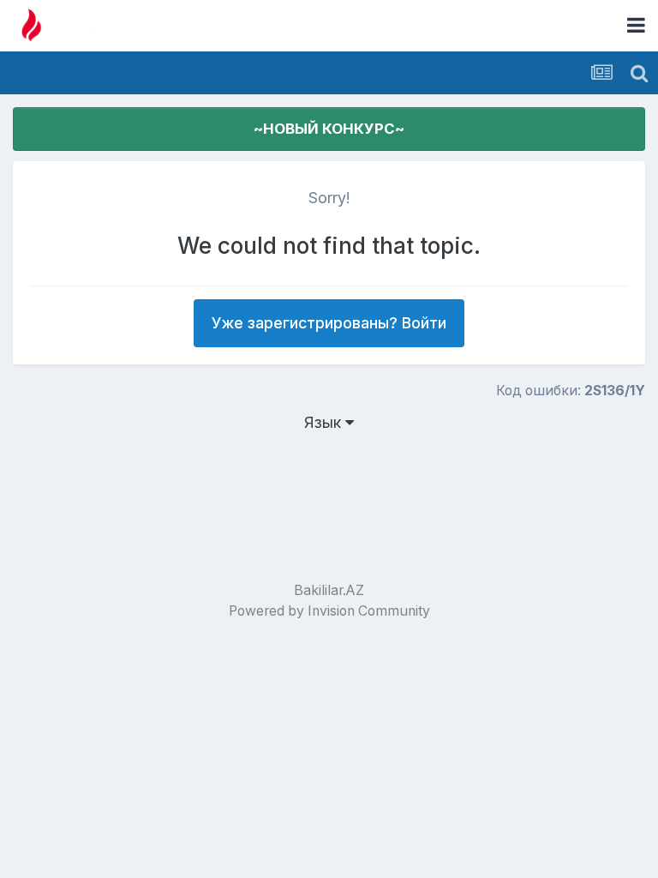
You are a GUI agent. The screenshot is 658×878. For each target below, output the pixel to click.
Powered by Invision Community (329, 611)
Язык (324, 422)
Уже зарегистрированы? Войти (329, 323)
